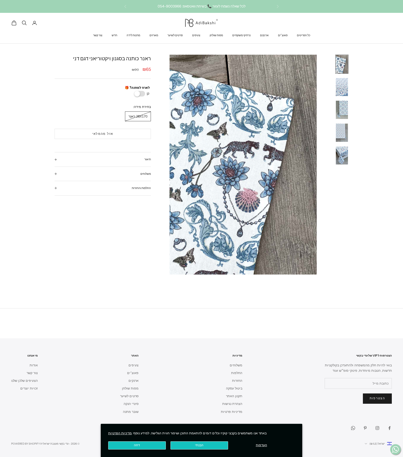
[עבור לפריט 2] (341, 87)
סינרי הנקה (131, 404)
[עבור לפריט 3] (341, 109)
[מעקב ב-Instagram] (377, 428)
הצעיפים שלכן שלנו (24, 380)
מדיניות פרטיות (231, 412)
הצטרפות (377, 398)
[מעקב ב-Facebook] (389, 428)
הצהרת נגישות (232, 404)
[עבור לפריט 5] (341, 155)
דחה (137, 445)
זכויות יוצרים (29, 388)
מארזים (153, 35)
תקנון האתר (234, 396)
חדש (114, 35)
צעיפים (196, 35)
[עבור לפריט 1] (341, 64)
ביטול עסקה (234, 388)
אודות (34, 365)
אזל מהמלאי (102, 134)
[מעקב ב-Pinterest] (365, 428)
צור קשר (97, 35)
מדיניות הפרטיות (120, 433)
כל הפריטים (303, 35)
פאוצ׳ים (283, 35)
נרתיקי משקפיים (241, 35)
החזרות (237, 380)
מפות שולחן (216, 35)
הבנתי (199, 445)
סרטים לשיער (175, 35)
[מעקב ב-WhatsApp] (353, 428)
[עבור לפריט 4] (341, 132)
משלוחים (236, 365)
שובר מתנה (131, 412)
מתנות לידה (133, 35)
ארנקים (264, 35)
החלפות (236, 373)
